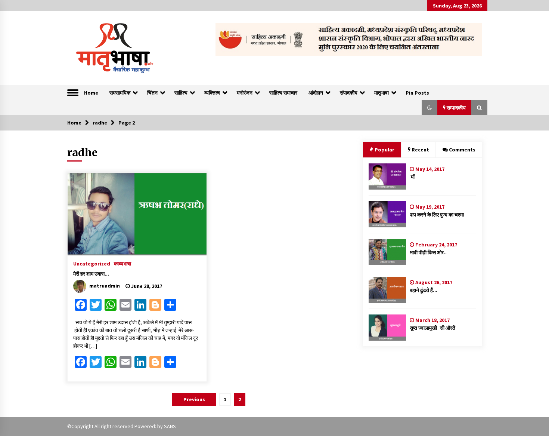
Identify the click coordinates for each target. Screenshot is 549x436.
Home (91, 92)
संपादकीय (348, 92)
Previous (194, 399)
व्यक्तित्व (212, 92)
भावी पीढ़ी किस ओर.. (428, 252)
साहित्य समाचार (283, 92)
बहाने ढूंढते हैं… (423, 290)
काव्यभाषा (122, 263)
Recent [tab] (420, 149)
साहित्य (180, 92)
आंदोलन (315, 92)
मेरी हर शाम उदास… (91, 273)
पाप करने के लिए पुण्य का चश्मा (437, 214)
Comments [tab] (462, 149)
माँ (412, 177)
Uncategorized (91, 263)
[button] (429, 107)
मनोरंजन (244, 92)
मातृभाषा (381, 92)
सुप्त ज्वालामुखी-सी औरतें (432, 328)
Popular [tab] (384, 149)
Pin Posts (417, 92)
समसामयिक (119, 92)
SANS (170, 426)
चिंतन (152, 92)
